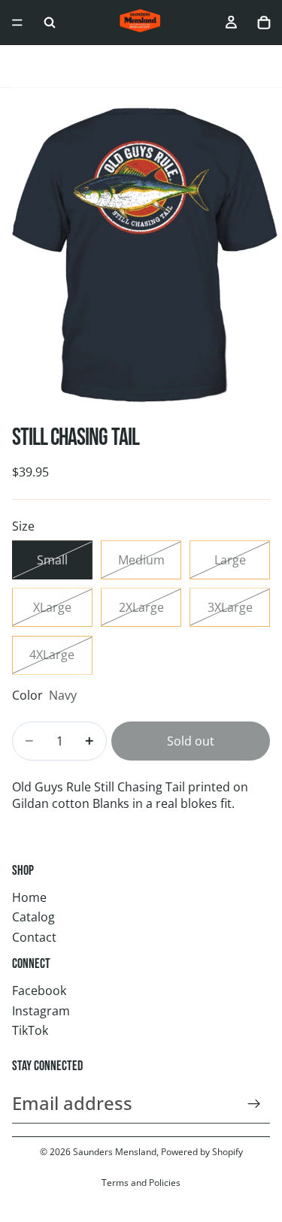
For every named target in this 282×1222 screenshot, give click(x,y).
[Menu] (17, 22)
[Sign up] (254, 1104)
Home (29, 897)
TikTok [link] (30, 1030)
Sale (23, 67)
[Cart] (263, 22)
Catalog (33, 917)
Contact (34, 937)
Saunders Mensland (114, 1151)
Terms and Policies (141, 1182)
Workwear (157, 67)
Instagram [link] (41, 1011)
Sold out (190, 741)
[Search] (49, 22)
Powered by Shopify (202, 1151)
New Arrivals (81, 67)
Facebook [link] (39, 990)
